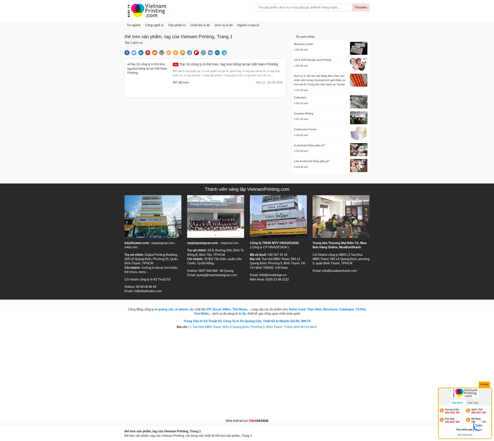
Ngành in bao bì (248, 25)
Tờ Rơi (360, 309)
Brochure (330, 309)
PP (209, 309)
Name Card (297, 309)
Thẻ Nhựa (239, 309)
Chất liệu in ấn (200, 25)
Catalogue (346, 309)
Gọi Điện (457, 402)
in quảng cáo (164, 309)
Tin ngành (133, 25)
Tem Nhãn (201, 313)
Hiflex (226, 309)
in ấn (242, 313)
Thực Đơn (314, 309)
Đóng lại (484, 384)
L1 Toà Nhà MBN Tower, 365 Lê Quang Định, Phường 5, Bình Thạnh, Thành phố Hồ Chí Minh (252, 327)
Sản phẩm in (177, 25)
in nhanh (181, 309)
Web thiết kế (234, 420)
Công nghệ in (154, 25)
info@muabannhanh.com (339, 270)
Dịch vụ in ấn (224, 25)
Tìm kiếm (360, 7)
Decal (217, 309)
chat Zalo (473, 402)
